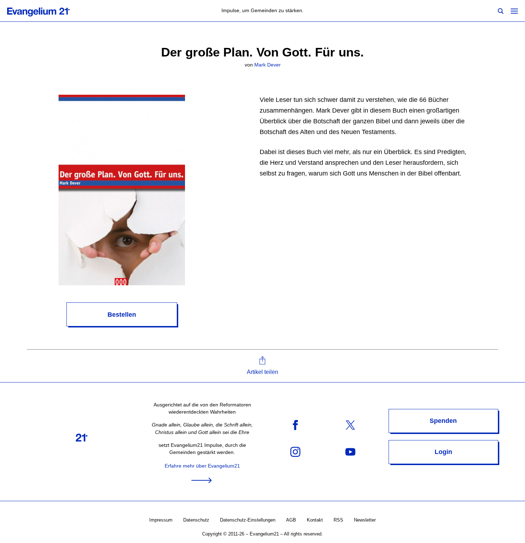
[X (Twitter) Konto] (350, 425)
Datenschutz (196, 520)
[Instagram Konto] (295, 452)
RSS (338, 520)
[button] (262, 365)
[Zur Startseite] (46, 10)
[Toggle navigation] (514, 11)
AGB (291, 520)
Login (443, 451)
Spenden (443, 420)
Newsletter (365, 520)
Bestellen (122, 314)
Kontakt (315, 520)
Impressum (160, 520)
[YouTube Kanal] (350, 452)
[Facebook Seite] (295, 425)
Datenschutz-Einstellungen (247, 520)
